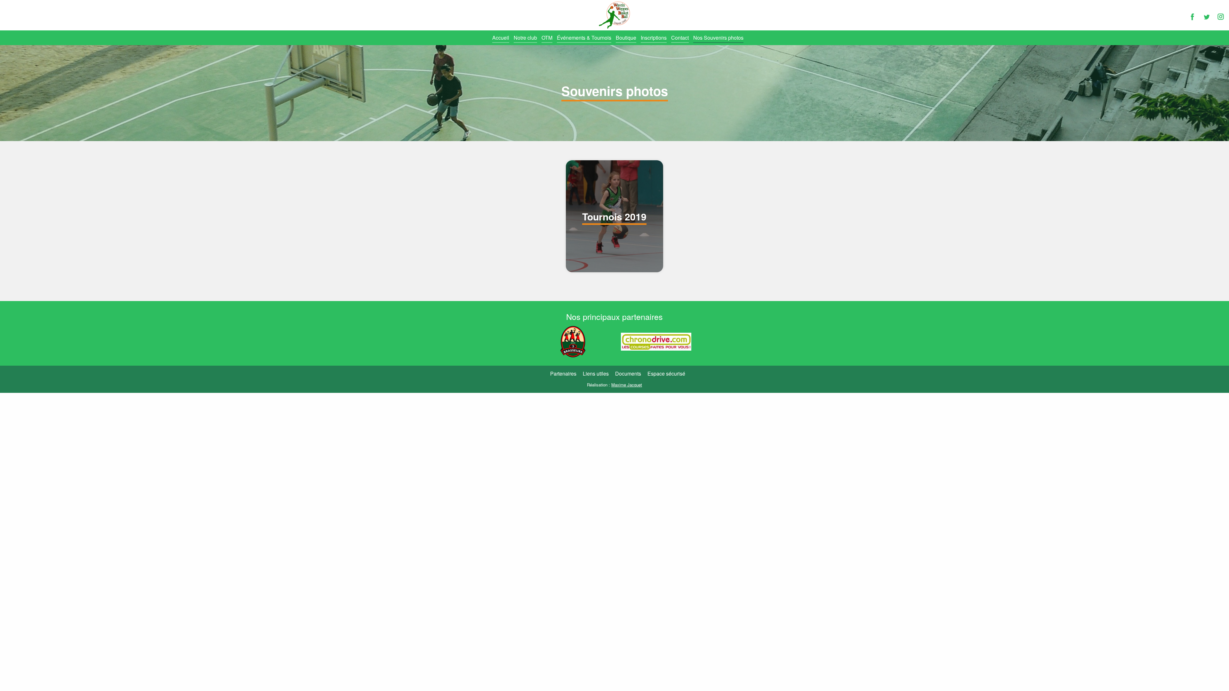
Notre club (525, 37)
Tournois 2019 (614, 216)
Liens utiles (596, 373)
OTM (547, 37)
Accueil (500, 37)
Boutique (626, 37)
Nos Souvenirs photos (718, 37)
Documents (628, 373)
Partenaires (563, 373)
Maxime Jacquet (626, 385)
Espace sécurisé (666, 373)
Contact (680, 37)
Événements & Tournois (584, 37)
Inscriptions (654, 37)
